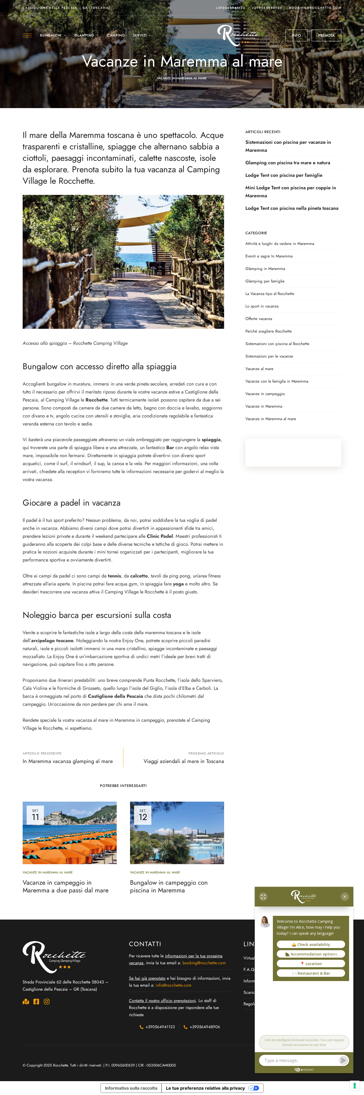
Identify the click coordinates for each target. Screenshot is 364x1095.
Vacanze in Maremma (263, 406)
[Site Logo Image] (238, 35)
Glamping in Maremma (265, 269)
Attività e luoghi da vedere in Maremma (279, 244)
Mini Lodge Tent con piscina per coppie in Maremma (290, 191)
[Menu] (27, 35)
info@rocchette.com (173, 985)
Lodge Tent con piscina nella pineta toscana (291, 208)
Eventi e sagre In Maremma (269, 256)
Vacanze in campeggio (265, 394)
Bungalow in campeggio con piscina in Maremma (169, 886)
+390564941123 (230, 8)
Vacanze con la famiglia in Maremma (276, 381)
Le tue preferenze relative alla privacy (205, 1088)
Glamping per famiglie (265, 281)
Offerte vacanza (258, 319)
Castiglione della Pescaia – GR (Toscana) (66, 8)
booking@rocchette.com (315, 8)
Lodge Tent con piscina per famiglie (283, 175)
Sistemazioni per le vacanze (269, 356)
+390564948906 (267, 8)
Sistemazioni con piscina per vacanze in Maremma (288, 146)
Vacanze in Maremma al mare (182, 78)
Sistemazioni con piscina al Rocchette (277, 344)
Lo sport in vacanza (261, 306)
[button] (296, 35)
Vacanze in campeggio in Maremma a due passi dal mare (65, 886)
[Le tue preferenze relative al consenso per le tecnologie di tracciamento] (355, 1086)
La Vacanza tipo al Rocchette (269, 294)
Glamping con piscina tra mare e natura (287, 162)
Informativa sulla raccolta (131, 1088)
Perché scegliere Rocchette (268, 331)
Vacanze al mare (259, 369)
